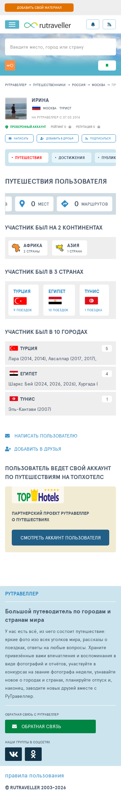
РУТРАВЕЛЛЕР (21, 593)
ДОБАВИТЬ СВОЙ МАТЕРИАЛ (39, 7)
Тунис (27, 399)
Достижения (71, 157)
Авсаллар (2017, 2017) (71, 358)
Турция (28, 348)
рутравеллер (16, 84)
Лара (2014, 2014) (27, 358)
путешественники (49, 84)
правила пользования (34, 775)
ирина (40, 100)
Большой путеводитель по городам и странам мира (58, 615)
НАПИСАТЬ (20, 138)
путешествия (28, 157)
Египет (28, 373)
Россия (78, 84)
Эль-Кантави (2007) (29, 409)
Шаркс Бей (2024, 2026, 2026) (42, 383)
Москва (98, 84)
